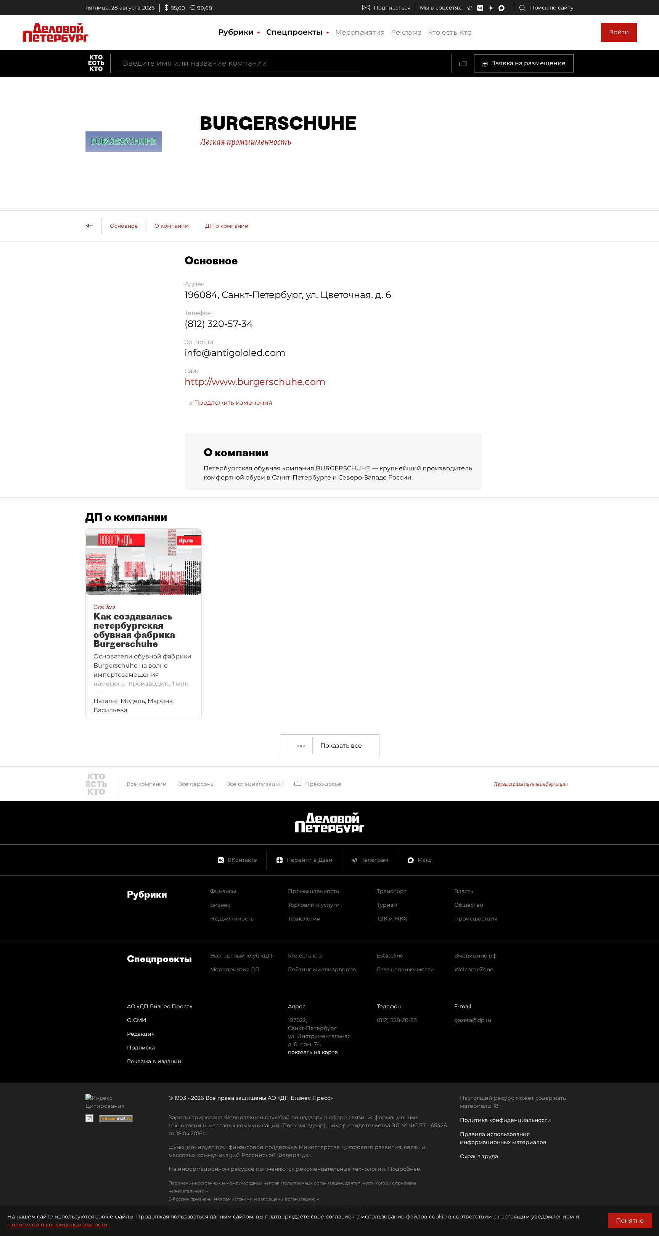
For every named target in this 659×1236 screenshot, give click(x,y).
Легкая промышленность (245, 141)
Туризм (387, 904)
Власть (463, 891)
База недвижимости (405, 969)
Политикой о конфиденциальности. (58, 1224)
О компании (171, 225)
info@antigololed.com (235, 352)
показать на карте (313, 1052)
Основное (124, 225)
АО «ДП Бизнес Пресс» (159, 1006)
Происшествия (475, 918)
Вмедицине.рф (475, 955)
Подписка (141, 1047)
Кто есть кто (305, 955)
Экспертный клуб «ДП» (242, 955)
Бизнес (220, 904)
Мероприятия (360, 32)
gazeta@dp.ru (472, 1020)
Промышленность (313, 891)
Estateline (390, 955)
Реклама (406, 32)
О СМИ (136, 1020)
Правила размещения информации (531, 784)
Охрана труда (479, 1156)
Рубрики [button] (237, 32)
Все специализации (254, 784)
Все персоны (196, 784)
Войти (619, 32)
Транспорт (392, 891)
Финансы (223, 891)
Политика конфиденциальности (505, 1120)
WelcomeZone (473, 969)
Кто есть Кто (449, 32)
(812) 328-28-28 (397, 1020)
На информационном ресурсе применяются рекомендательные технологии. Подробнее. (295, 1168)
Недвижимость (232, 918)
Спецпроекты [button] (295, 32)
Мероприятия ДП (235, 969)
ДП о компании (227, 225)
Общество (468, 904)
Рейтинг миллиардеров (322, 969)
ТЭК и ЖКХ (392, 918)
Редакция (140, 1033)
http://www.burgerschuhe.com (255, 381)
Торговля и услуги (314, 904)
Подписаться (392, 7)
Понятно (630, 1220)
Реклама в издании (154, 1061)
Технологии (304, 918)
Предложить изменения (232, 402)
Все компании (147, 784)
